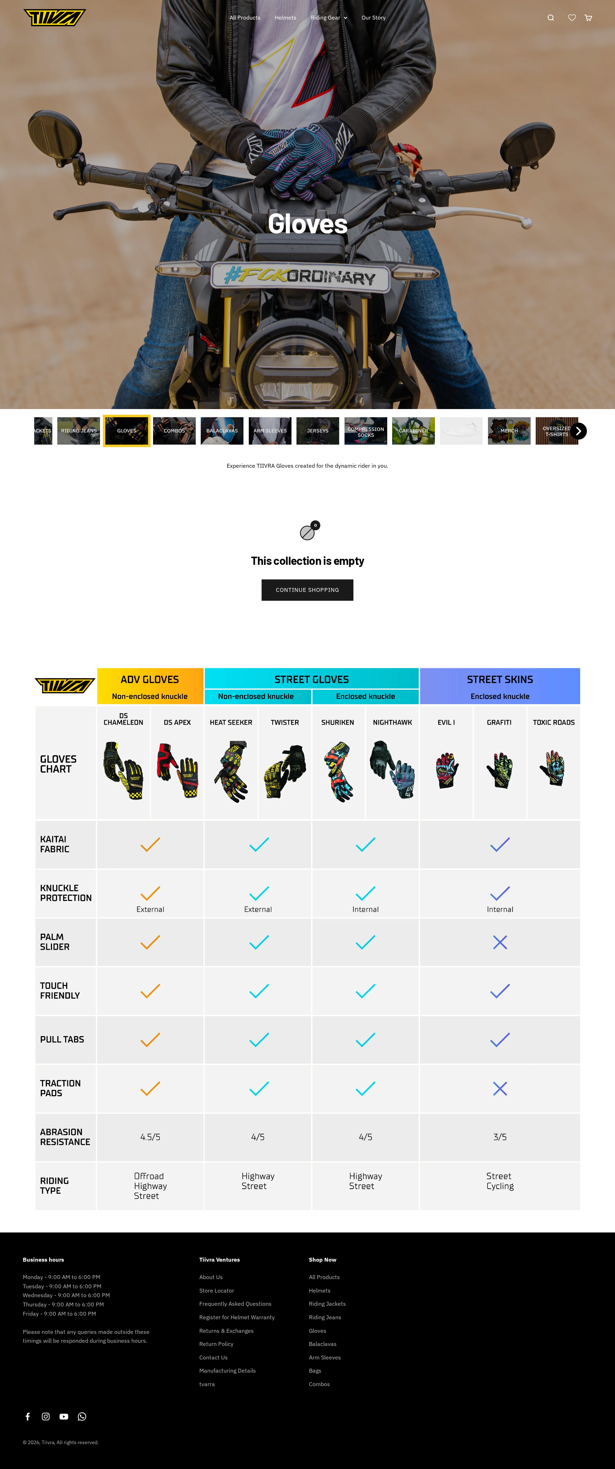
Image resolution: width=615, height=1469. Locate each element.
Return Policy (216, 1343)
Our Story (374, 17)
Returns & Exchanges (226, 1330)
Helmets (285, 17)
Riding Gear (325, 17)
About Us (211, 1276)
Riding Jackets (327, 1303)
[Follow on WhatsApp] (82, 1416)
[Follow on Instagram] (46, 1416)
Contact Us (213, 1357)
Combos (319, 1384)
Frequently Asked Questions (235, 1303)
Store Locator (216, 1290)
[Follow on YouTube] (64, 1416)
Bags (315, 1370)
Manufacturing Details (227, 1370)
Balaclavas (323, 1343)
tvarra (207, 1384)
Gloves (317, 1330)
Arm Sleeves (325, 1357)
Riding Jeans (325, 1317)
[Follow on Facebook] (27, 1416)
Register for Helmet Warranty (237, 1317)
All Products (245, 17)
